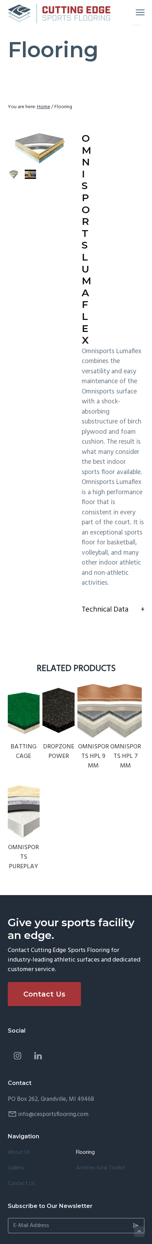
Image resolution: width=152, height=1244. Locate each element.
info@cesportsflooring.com (53, 1114)
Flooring (85, 1152)
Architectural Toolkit (100, 1168)
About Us (19, 1152)
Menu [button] (131, 12)
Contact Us (44, 994)
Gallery (16, 1168)
